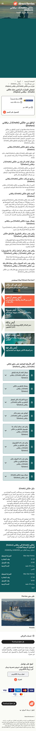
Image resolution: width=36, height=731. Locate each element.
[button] (19, 375)
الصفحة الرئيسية (29, 81)
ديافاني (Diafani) (16, 84)
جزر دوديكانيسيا (30, 84)
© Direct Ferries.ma (30, 716)
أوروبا (19, 81)
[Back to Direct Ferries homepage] (24, 3)
